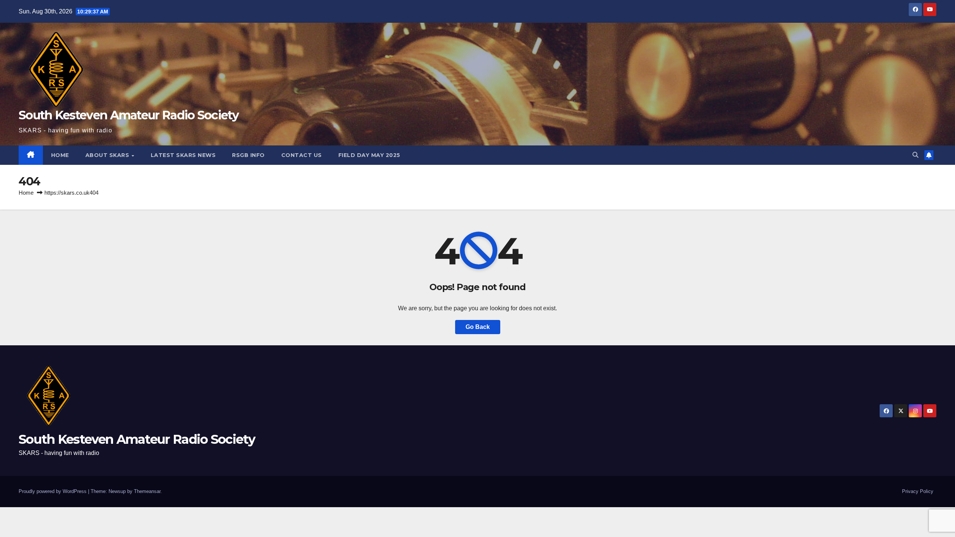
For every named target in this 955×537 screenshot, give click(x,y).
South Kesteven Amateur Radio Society (128, 115)
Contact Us (301, 155)
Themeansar (147, 491)
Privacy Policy (917, 491)
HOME (60, 155)
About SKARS (108, 155)
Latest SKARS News (183, 155)
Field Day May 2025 (369, 155)
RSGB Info (248, 155)
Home (26, 192)
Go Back (478, 327)
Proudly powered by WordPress (53, 491)
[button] (915, 155)
